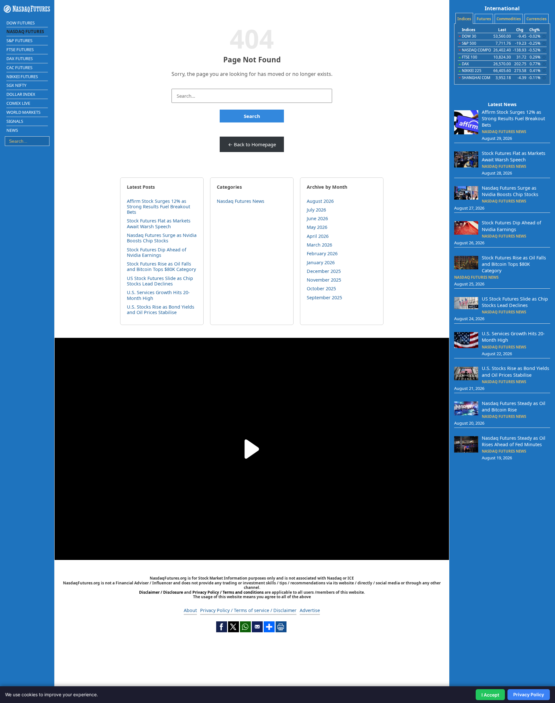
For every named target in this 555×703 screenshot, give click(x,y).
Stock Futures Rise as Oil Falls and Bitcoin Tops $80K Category (161, 266)
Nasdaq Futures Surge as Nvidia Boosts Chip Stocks (162, 238)
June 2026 (317, 218)
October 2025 (321, 288)
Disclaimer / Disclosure (161, 592)
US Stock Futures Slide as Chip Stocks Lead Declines (160, 281)
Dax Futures (19, 58)
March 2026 (319, 245)
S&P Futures (19, 40)
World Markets (23, 112)
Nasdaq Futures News (240, 201)
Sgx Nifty (16, 85)
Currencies (536, 18)
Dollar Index (20, 94)
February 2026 (322, 253)
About (190, 610)
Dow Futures (20, 23)
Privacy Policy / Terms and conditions (228, 592)
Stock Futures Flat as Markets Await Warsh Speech (158, 223)
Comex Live (18, 103)
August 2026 (320, 201)
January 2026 (321, 262)
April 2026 (318, 236)
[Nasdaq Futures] (27, 9)
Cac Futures (19, 67)
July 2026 (316, 210)
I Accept (490, 695)
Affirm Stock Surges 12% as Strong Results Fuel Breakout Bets (158, 206)
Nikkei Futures (22, 76)
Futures (484, 18)
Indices (464, 18)
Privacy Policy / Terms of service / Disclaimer (248, 610)
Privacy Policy (528, 694)
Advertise (310, 610)
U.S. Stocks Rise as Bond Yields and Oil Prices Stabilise (160, 309)
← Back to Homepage (252, 144)
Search (252, 116)
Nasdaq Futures (25, 31)
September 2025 (324, 297)
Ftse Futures (20, 49)
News (12, 130)
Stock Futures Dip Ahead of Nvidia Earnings (156, 252)
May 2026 (317, 227)
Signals (14, 121)
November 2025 (324, 280)
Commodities (509, 18)
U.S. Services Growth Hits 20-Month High (158, 295)
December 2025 (324, 271)
